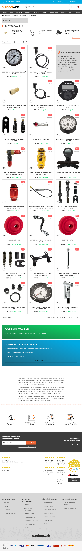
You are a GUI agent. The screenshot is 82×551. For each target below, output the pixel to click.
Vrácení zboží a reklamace (28, 509)
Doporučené (6, 42)
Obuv (11, 12)
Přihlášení (73, 1)
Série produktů (49, 520)
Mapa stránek (48, 502)
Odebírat (31, 442)
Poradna (26, 504)
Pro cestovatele (53, 12)
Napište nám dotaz (41, 360)
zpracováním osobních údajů (27, 447)
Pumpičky (23, 15)
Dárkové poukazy (49, 517)
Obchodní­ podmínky (71, 508)
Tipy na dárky (48, 513)
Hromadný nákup (29, 524)
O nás (6, 506)
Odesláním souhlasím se (19, 447)
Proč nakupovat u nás (31, 520)
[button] (3, 67)
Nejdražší (24, 42)
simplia (77, 546)
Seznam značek (49, 506)
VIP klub (51, 1)
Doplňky (63, 12)
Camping (19, 12)
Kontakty (60, 1)
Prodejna (7, 510)
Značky (78, 12)
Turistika (36, 12)
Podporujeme (48, 524)
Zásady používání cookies (69, 503)
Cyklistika (27, 12)
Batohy (44, 12)
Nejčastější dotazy (30, 517)
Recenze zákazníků (50, 510)
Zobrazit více (76, 38)
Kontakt (6, 502)
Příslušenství (15, 15)
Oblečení (4, 12)
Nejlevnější (15, 42)
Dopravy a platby (29, 513)
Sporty (71, 12)
